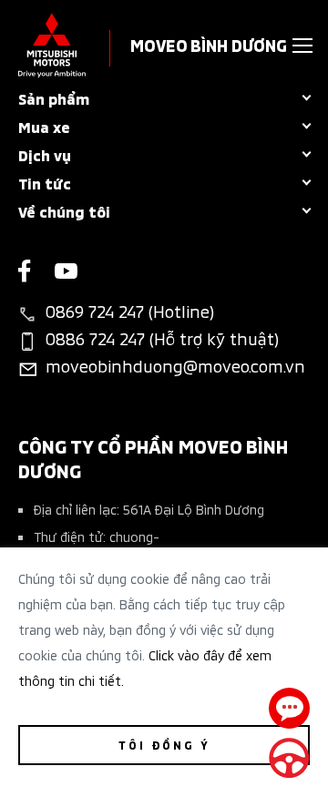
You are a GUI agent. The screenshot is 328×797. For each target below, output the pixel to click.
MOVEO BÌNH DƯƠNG (208, 44)
